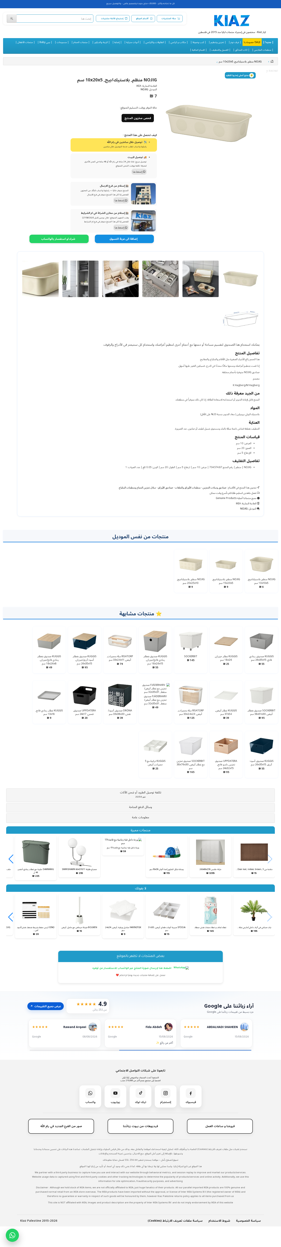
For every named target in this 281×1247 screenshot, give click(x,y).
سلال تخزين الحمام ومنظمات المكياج (137, 487)
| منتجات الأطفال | (25, 42)
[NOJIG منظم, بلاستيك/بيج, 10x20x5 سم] (209, 123)
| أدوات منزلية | (132, 42)
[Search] (12, 18)
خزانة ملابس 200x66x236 (210, 869)
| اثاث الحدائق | (241, 49)
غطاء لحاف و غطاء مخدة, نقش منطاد (210, 927)
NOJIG (144, 89)
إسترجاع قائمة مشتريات (112, 18)
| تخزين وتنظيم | (217, 42)
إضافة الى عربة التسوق (123, 239)
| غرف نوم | (235, 42)
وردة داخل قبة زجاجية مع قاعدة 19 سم (123, 847)
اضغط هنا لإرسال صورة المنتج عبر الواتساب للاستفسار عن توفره (132, 968)
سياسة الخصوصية (248, 1220)
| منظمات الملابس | (262, 49)
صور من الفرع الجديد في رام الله (61, 1126)
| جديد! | (268, 42)
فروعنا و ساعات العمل (220, 1126)
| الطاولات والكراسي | (154, 42)
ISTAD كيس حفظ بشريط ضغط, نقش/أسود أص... (36, 929)
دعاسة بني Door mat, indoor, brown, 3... (254, 869)
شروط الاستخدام (219, 1220)
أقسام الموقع (142, 18)
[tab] (140, 795)
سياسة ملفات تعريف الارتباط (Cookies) (175, 1220)
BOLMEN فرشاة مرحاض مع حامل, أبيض (79, 927)
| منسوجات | (62, 42)
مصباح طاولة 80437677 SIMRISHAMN (79, 869)
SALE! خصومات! (252, 42)
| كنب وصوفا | (198, 42)
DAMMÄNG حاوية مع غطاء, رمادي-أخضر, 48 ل (35, 870)
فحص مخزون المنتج (137, 118)
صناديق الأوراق (165, 487)
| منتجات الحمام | (80, 42)
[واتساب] (12, 1235)
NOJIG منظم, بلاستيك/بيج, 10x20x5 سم (240, 61)
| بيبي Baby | (44, 42)
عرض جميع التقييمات (45, 1006)
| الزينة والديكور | (101, 42)
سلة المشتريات (168, 18)
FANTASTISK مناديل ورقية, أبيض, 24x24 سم (123, 929)
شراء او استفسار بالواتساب (58, 239)
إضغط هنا (138, 171)
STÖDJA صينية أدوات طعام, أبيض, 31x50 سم (166, 929)
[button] (140, 794)
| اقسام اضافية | (198, 49)
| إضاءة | (117, 42)
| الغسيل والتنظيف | (220, 49)
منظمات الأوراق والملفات (188, 487)
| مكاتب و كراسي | (178, 42)
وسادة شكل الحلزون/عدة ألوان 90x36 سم (166, 869)
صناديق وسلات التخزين (214, 487)
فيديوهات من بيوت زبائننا (140, 1126)
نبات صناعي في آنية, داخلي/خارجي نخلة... (254, 927)
